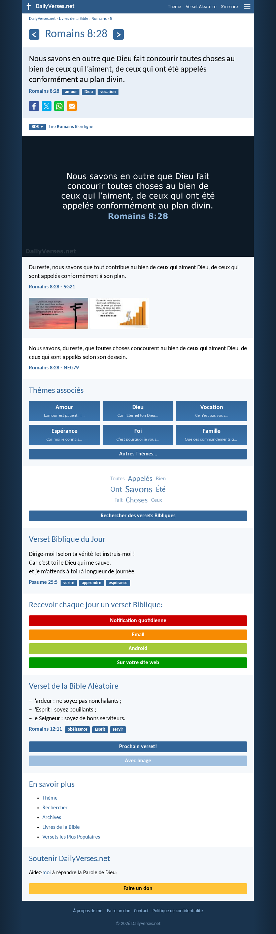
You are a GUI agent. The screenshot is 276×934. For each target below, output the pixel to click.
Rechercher (55, 808)
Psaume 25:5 (43, 582)
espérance (118, 583)
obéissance (78, 729)
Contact (141, 910)
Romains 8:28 (44, 91)
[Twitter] (48, 108)
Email (138, 635)
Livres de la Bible (73, 18)
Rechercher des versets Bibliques (138, 516)
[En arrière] (34, 34)
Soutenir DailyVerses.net (69, 859)
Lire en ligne (71, 126)
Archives (51, 817)
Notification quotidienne (138, 620)
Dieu (88, 92)
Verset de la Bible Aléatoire (73, 687)
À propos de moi (88, 910)
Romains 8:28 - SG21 (52, 287)
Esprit (100, 729)
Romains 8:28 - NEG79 (54, 368)
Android (138, 648)
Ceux (156, 500)
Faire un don (138, 888)
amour (71, 92)
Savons (138, 490)
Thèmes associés (56, 391)
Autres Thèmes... (138, 454)
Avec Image (138, 761)
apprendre (91, 583)
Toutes (117, 479)
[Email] (73, 108)
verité (68, 583)
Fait (118, 500)
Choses (137, 500)
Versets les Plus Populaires (71, 837)
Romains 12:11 (45, 729)
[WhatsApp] (60, 106)
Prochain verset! (138, 746)
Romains (99, 18)
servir (118, 729)
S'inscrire (229, 6)
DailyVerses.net (42, 18)
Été (161, 490)
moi (46, 873)
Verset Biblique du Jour (67, 540)
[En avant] (118, 34)
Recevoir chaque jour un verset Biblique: (96, 605)
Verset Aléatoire (201, 6)
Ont (116, 490)
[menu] (247, 9)
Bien (161, 479)
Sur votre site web (138, 662)
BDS (35, 127)
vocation (108, 92)
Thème (174, 6)
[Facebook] (35, 108)
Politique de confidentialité (177, 910)
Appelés (140, 479)
